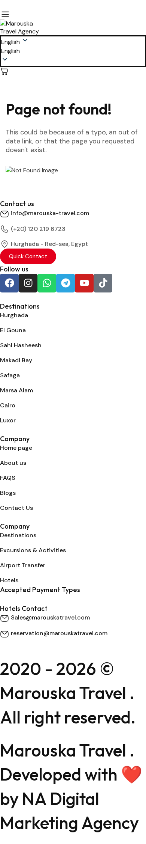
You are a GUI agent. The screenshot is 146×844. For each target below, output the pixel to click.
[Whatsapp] (46, 283)
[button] (73, 51)
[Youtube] (84, 283)
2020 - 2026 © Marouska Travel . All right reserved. (68, 693)
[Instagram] (28, 283)
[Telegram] (65, 283)
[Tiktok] (103, 283)
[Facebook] (9, 283)
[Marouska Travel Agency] (73, 27)
